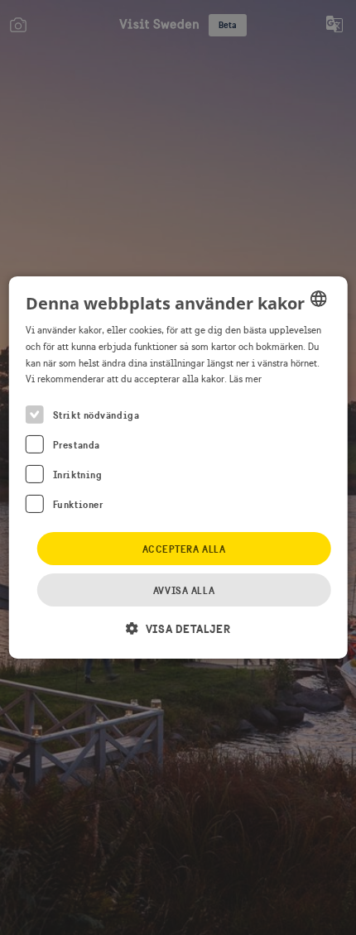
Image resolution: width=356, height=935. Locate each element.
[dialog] (178, 467)
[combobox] (318, 298)
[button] (178, 628)
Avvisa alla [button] (183, 590)
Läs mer (245, 379)
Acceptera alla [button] (184, 549)
